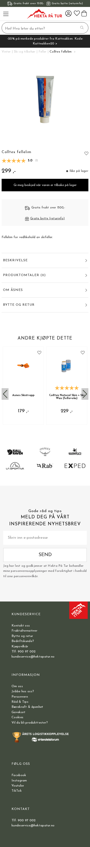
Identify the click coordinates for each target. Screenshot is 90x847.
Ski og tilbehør (24, 52)
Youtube (18, 785)
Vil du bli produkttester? (30, 722)
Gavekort (18, 712)
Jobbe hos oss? (23, 691)
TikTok (17, 791)
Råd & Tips (20, 702)
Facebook (19, 775)
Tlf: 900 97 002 (24, 651)
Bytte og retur (22, 636)
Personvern (20, 697)
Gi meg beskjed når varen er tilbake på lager (45, 185)
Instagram (19, 780)
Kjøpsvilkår (20, 646)
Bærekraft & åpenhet (27, 707)
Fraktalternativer (24, 631)
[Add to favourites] (86, 153)
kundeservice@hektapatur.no (33, 656)
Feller (43, 52)
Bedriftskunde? (23, 641)
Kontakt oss (21, 625)
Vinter (6, 52)
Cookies (17, 717)
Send (45, 554)
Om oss (17, 686)
